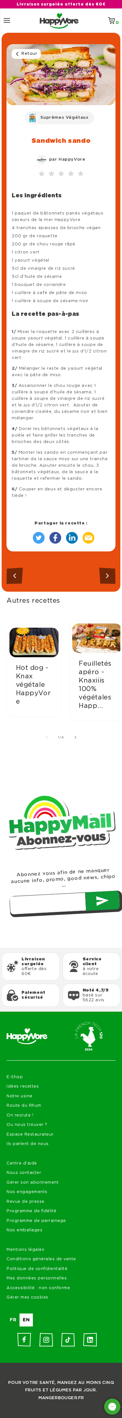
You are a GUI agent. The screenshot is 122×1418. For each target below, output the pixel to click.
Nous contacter (24, 1173)
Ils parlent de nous (28, 1144)
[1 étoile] (41, 174)
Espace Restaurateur (30, 1134)
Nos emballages (24, 1230)
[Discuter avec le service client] (112, 1407)
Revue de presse (26, 1202)
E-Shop (15, 1077)
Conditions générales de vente (41, 1259)
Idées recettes (23, 1086)
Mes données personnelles (37, 1278)
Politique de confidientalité (37, 1269)
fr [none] (13, 1320)
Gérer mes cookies (27, 1297)
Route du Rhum (24, 1106)
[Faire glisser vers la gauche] (47, 737)
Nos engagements (27, 1192)
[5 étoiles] (80, 174)
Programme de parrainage (36, 1221)
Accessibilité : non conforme (38, 1288)
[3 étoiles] (61, 174)
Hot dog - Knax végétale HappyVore (33, 685)
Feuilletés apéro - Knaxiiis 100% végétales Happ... (95, 684)
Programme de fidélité (32, 1211)
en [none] (26, 1320)
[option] (13, 1319)
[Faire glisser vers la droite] (75, 737)
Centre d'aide (22, 1163)
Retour (29, 54)
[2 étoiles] (51, 174)
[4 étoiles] (71, 174)
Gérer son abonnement (33, 1182)
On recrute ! (20, 1115)
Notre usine (20, 1096)
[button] (6, 20)
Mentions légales (25, 1250)
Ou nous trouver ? (27, 1125)
